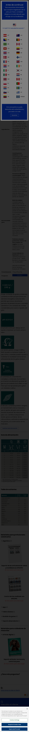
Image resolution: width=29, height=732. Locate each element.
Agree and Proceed (14, 729)
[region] (14, 719)
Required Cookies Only (14, 724)
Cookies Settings (14, 720)
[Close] (27, 709)
